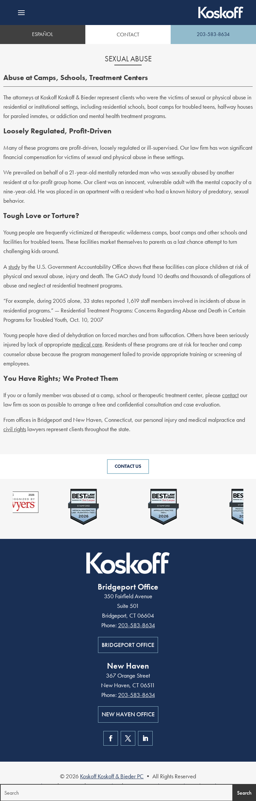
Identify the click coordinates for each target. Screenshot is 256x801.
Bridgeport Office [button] (128, 645)
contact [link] (230, 395)
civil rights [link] (14, 429)
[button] (21, 12)
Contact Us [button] (128, 466)
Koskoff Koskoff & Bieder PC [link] (112, 776)
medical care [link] (87, 344)
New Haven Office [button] (128, 714)
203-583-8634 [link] (213, 34)
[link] (220, 12)
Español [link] (42, 34)
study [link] (14, 266)
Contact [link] (128, 34)
